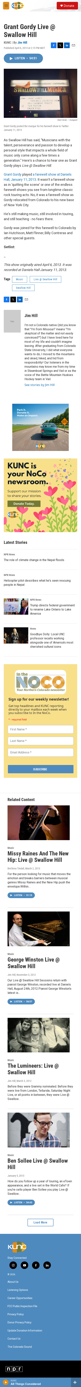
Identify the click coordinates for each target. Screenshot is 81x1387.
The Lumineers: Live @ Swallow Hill (33, 1069)
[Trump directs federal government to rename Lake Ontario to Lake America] (16, 606)
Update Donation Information (25, 1330)
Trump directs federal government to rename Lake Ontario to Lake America (52, 609)
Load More (40, 1222)
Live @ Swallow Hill (45, 279)
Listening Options (18, 1290)
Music (19, 279)
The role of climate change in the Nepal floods (34, 560)
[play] (5, 1382)
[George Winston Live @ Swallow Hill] (39, 929)
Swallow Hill (23, 287)
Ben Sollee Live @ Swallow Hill (38, 1164)
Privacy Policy (16, 1314)
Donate (69, 5)
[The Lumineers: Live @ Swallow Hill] (39, 1035)
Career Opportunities (20, 1298)
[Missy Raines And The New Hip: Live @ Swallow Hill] (39, 822)
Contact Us (14, 1338)
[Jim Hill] (12, 321)
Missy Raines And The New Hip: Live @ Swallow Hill (38, 856)
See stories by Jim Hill (39, 385)
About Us (13, 1281)
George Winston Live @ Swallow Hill (34, 962)
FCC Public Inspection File (22, 1306)
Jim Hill (22, 42)
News (33, 628)
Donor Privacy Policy (19, 1322)
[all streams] (76, 1382)
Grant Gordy (12, 174)
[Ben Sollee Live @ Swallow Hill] (39, 1130)
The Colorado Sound (20, 1346)
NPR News (9, 554)
